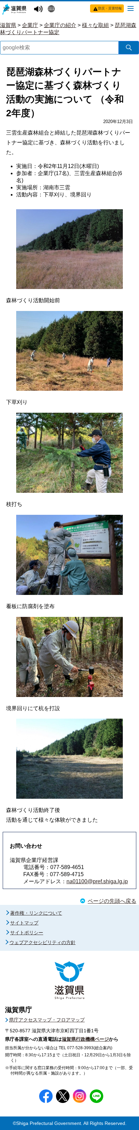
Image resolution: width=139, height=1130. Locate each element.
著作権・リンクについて (36, 913)
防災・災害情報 (110, 8)
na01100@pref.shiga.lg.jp (97, 881)
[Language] (52, 9)
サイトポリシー (26, 932)
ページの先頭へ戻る (112, 901)
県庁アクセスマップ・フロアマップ (47, 1020)
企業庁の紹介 (60, 25)
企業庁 (30, 25)
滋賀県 (8, 25)
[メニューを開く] (130, 8)
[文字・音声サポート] (39, 9)
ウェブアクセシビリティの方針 (42, 942)
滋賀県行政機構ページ (85, 1039)
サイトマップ (24, 922)
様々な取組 (95, 25)
